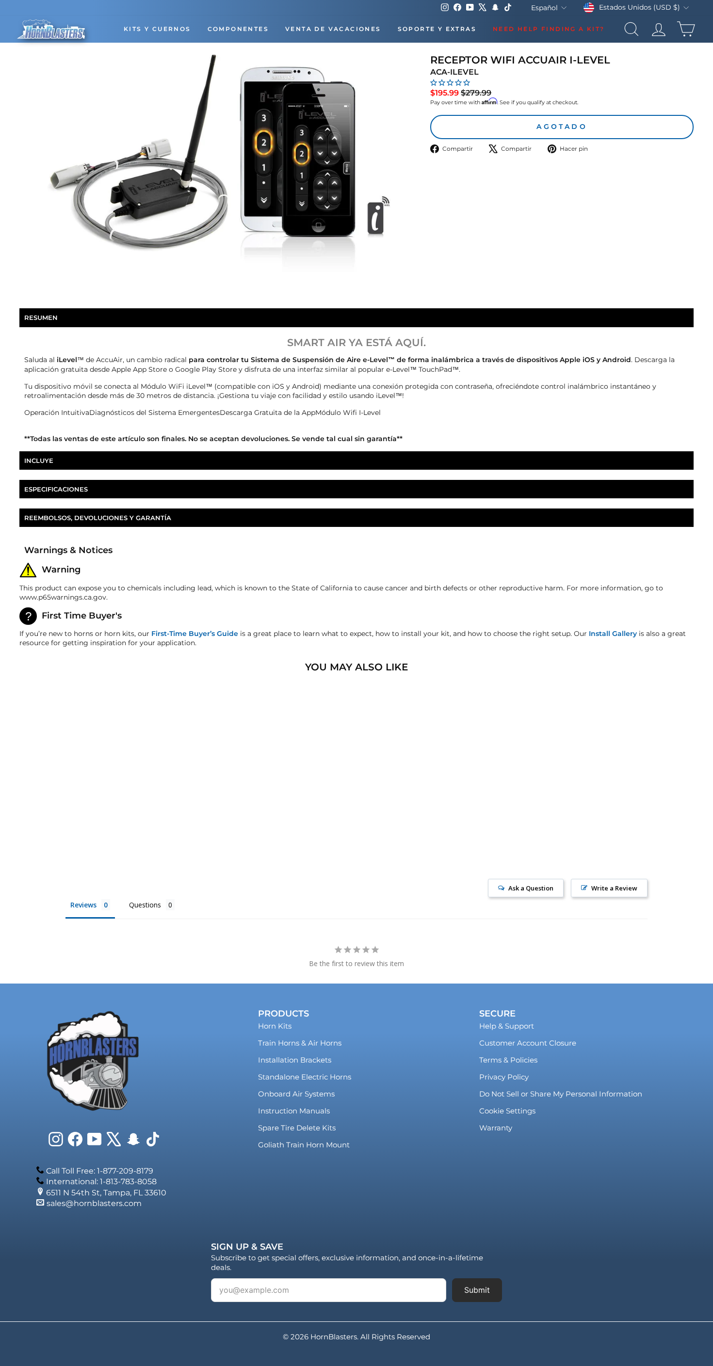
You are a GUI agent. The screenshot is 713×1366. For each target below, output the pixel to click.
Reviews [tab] (83, 904)
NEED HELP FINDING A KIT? (549, 28)
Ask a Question (530, 888)
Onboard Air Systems (296, 1093)
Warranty (495, 1127)
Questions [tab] (145, 904)
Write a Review (614, 888)
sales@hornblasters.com (94, 1203)
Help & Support (506, 1026)
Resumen (41, 317)
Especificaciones (56, 489)
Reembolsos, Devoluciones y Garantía (97, 518)
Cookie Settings (507, 1110)
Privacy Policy (504, 1076)
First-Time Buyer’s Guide (194, 633)
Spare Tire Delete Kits (297, 1127)
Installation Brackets (294, 1059)
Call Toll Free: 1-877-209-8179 (99, 1170)
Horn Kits (275, 1026)
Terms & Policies (508, 1059)
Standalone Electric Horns (304, 1076)
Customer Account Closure (527, 1043)
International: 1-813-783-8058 (101, 1181)
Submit (477, 1290)
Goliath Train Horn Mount (304, 1144)
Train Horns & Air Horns (299, 1043)
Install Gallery (613, 633)
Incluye (38, 460)
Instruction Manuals (294, 1110)
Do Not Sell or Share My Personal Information (560, 1093)
